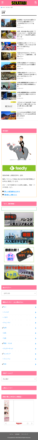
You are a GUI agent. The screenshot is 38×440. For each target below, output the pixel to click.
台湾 (5, 327)
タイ (5, 307)
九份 (4, 338)
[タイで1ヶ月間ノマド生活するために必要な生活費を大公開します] (19, 280)
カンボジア (7, 353)
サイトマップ (25, 434)
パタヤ (5, 317)
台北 (4, 333)
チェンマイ (6, 322)
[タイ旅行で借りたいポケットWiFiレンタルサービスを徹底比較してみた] (19, 262)
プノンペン (6, 359)
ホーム (11, 434)
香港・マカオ (8, 343)
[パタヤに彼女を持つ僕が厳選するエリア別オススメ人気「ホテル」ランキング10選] (19, 244)
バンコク (6, 312)
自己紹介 (17, 434)
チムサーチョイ (8, 348)
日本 (5, 364)
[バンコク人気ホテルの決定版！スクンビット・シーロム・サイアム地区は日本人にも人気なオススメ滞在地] (19, 227)
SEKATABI (18, 437)
